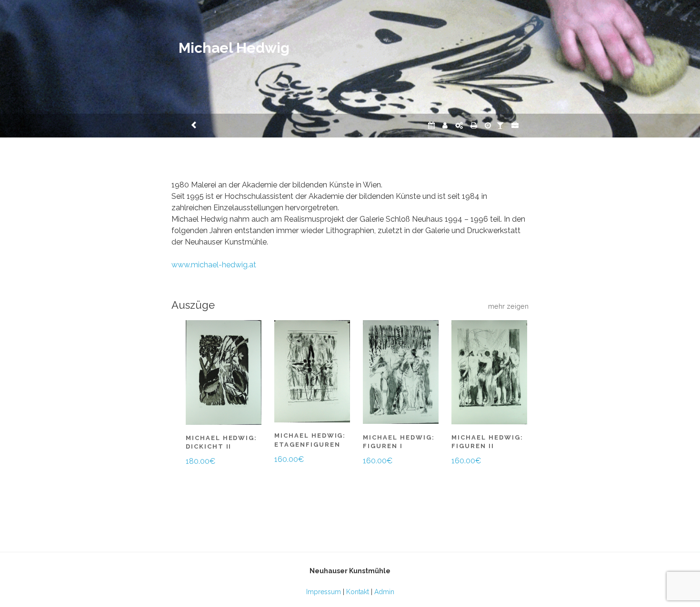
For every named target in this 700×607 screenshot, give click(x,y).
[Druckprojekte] (474, 125)
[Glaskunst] (500, 125)
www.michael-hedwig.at (213, 264)
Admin (384, 592)
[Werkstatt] (459, 125)
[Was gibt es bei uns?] (515, 125)
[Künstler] (445, 125)
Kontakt (357, 592)
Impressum (323, 592)
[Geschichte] (488, 125)
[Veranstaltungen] (431, 125)
